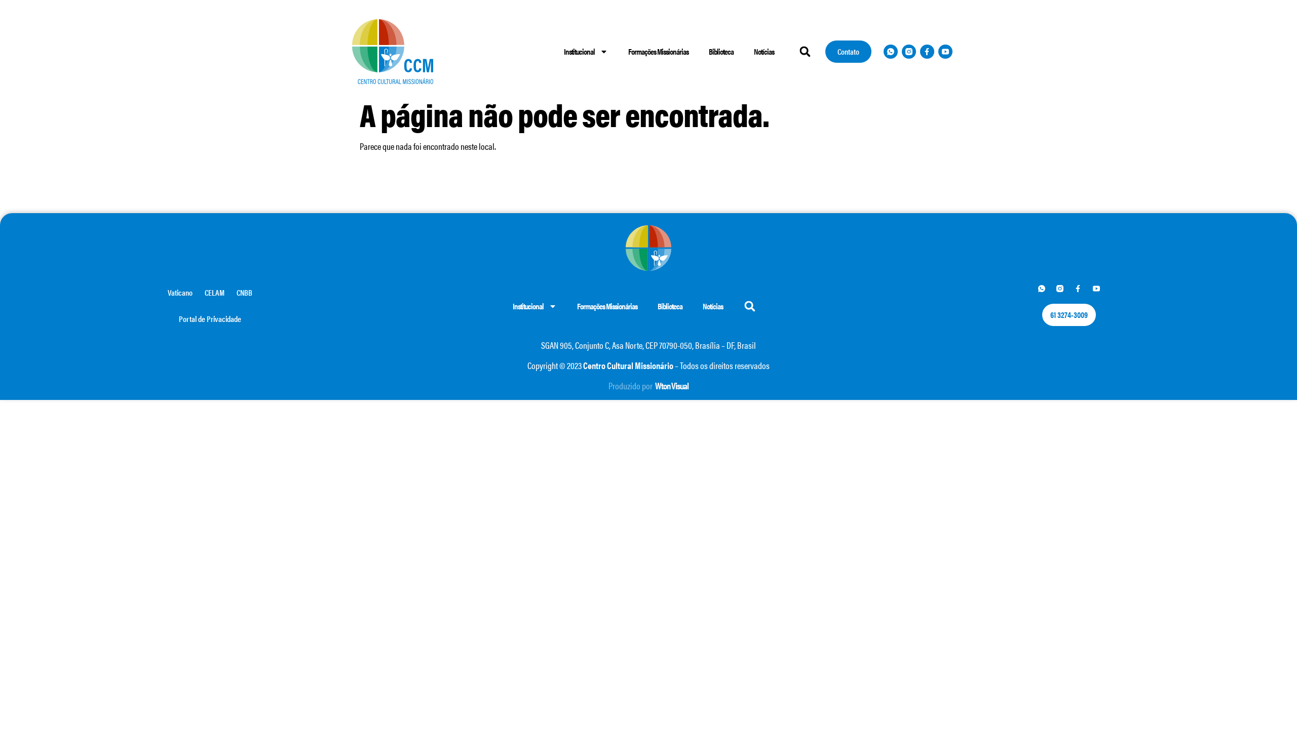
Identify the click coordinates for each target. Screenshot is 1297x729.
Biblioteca (721, 51)
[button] (804, 51)
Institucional (579, 51)
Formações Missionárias (658, 51)
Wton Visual (672, 385)
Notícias (764, 51)
